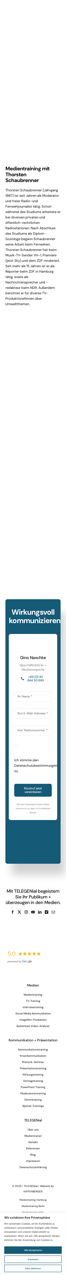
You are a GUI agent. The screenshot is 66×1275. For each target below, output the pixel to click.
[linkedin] (39, 912)
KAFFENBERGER (33, 1191)
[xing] (46, 912)
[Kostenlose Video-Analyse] (33, 921)
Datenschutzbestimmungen (35, 765)
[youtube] (33, 912)
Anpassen (33, 1259)
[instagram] (26, 912)
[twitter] (19, 912)
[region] (33, 1244)
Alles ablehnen (33, 1268)
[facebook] (12, 912)
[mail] (53, 912)
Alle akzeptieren (33, 1250)
